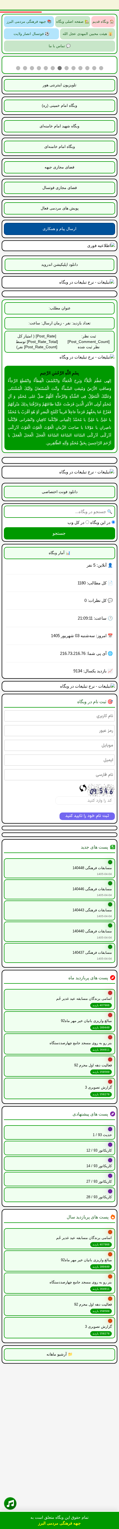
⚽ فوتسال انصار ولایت (31, 34)
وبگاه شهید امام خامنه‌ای (59, 126)
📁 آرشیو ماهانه (59, 1354)
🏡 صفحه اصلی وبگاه (72, 21)
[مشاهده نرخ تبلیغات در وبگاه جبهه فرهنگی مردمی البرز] (59, 357)
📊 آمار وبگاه (59, 553)
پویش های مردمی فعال (60, 208)
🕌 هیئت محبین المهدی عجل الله (88, 34)
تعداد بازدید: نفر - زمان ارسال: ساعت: (59, 323)
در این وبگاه (101, 522)
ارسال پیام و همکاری (59, 228)
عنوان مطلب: (60, 308)
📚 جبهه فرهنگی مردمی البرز (29, 21)
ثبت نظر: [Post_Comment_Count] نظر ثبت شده (89, 341)
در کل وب (77, 522)
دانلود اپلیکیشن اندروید (59, 264)
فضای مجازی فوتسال (59, 187)
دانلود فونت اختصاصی (59, 492)
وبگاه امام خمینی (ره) (59, 105)
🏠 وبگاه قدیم (103, 21)
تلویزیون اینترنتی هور (59, 85)
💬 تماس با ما (60, 46)
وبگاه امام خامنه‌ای (59, 146)
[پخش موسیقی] (10, 1503)
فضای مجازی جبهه (59, 167)
